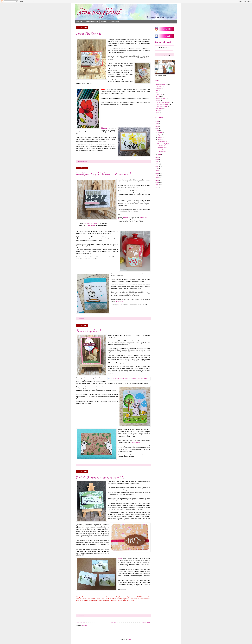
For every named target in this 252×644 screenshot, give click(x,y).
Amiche (158, 96)
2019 (157, 157)
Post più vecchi (146, 622)
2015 (157, 166)
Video (157, 100)
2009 (157, 180)
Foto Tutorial (159, 108)
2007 (157, 184)
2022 (157, 126)
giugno (160, 135)
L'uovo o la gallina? (88, 331)
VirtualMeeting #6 (88, 33)
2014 (157, 168)
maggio (160, 137)
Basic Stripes (91, 225)
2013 (157, 171)
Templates (159, 88)
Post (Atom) (84, 625)
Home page (79, 21)
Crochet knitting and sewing (163, 102)
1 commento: (81, 464)
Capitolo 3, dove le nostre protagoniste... (101, 477)
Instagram (104, 21)
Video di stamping (114, 21)
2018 (157, 159)
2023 (157, 123)
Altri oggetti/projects (161, 84)
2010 (157, 178)
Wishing (125, 217)
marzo (159, 154)
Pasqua (158, 112)
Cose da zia (159, 94)
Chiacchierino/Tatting (161, 106)
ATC (157, 90)
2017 (157, 161)
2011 (157, 175)
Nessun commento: (83, 161)
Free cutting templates (92, 21)
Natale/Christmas (160, 98)
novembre (160, 132)
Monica (105, 128)
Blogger (129, 639)
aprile (159, 139)
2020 (157, 130)
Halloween (159, 86)
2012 (157, 173)
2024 (157, 121)
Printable (158, 92)
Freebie (158, 110)
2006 (157, 187)
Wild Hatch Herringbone (90, 223)
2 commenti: (81, 318)
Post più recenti (80, 622)
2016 (157, 164)
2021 (157, 128)
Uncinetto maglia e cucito (163, 104)
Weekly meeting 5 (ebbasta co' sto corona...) (103, 174)
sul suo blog (119, 301)
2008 (157, 182)
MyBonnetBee (136, 442)
